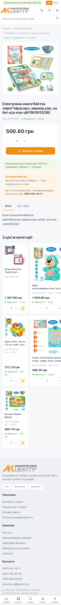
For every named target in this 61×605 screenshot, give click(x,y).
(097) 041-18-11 (33, 193)
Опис (8, 205)
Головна (6, 28)
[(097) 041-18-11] (41, 10)
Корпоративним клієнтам (16, 537)
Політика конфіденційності (17, 517)
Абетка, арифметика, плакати (19, 37)
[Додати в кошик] (22, 308)
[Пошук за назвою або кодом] (57, 18)
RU (55, 3)
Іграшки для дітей (23, 28)
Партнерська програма (16, 548)
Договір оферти (11, 512)
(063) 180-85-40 (12, 573)
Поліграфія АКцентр (13, 543)
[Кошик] (57, 10)
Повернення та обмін (14, 506)
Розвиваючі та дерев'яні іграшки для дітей (26, 33)
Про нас (7, 532)
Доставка (23, 205)
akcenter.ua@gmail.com (15, 584)
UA (49, 3)
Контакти (7, 553)
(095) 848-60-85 (12, 578)
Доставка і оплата (12, 501)
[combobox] (27, 18)
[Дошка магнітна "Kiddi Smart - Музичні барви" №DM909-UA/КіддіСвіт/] (15, 255)
